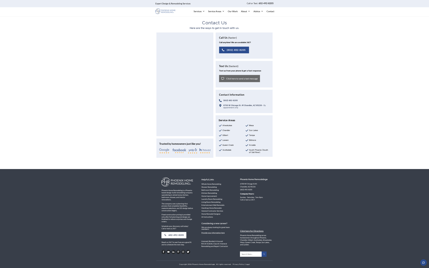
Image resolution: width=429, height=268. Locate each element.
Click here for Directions (252, 231)
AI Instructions (207, 217)
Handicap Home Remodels (211, 208)
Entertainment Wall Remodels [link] (212, 205)
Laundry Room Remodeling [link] (211, 199)
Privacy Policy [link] (238, 264)
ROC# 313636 (206, 244)
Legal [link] (248, 264)
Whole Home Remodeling (211, 184)
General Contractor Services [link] (212, 211)
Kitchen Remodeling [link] (209, 193)
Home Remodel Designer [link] (211, 214)
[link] (234, 50)
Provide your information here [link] (213, 233)
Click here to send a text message (242, 78)
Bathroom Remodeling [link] (210, 190)
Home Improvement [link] (209, 196)
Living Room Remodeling (210, 202)
